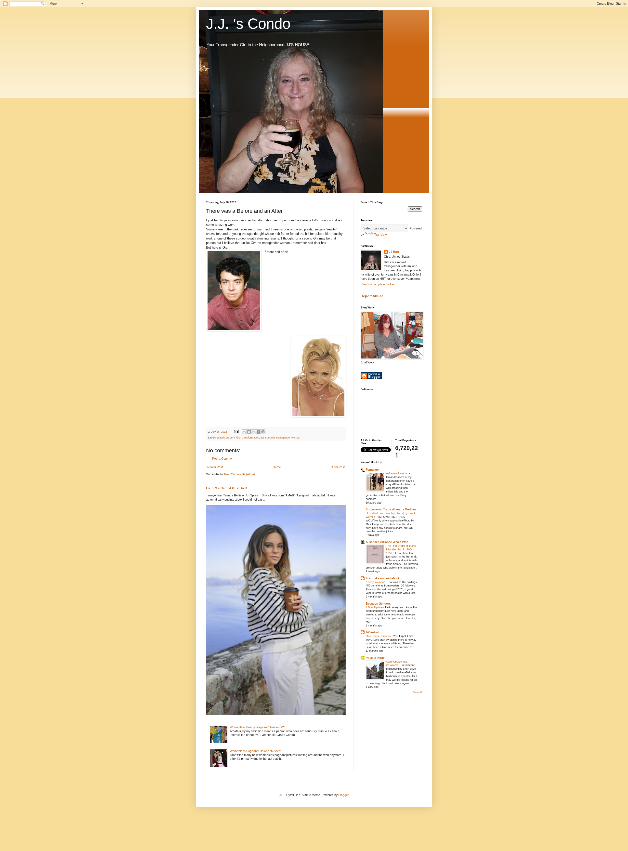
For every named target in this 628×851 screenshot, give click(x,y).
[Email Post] (236, 431)
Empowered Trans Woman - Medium (391, 509)
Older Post (338, 467)
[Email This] (244, 431)
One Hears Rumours (379, 636)
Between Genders (378, 603)
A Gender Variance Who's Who (387, 542)
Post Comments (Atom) (239, 474)
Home (277, 467)
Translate (380, 234)
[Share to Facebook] (258, 431)
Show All (417, 692)
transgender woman (288, 437)
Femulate (372, 469)
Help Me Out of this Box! (226, 488)
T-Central (372, 632)
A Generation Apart (397, 473)
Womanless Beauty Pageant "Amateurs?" (257, 727)
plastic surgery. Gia (228, 437)
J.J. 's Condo (248, 23)
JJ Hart (394, 251)
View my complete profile (377, 284)
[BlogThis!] (249, 431)
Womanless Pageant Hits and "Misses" (255, 751)
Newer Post (215, 467)
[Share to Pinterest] (263, 431)
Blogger (343, 795)
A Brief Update (374, 607)
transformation (250, 437)
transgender (268, 437)
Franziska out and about (382, 578)
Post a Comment (223, 458)
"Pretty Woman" (375, 582)
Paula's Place (375, 658)
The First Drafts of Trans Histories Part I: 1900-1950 (401, 549)
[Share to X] (253, 431)
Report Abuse (372, 296)
